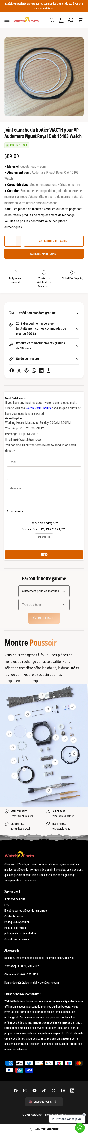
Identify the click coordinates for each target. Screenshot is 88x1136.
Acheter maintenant (44, 253)
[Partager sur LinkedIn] (41, 370)
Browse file (44, 536)
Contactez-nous (14, 916)
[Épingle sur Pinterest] (26, 370)
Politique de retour (15, 928)
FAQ (6, 905)
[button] (7, 20)
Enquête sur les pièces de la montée (25, 910)
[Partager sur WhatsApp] (33, 370)
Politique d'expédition (17, 922)
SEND (43, 555)
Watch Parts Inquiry (38, 408)
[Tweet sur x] (18, 370)
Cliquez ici (68, 958)
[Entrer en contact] (71, 20)
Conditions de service (17, 939)
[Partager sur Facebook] (11, 370)
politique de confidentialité (20, 933)
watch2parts (37, 1114)
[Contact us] (80, 1128)
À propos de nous (14, 899)
